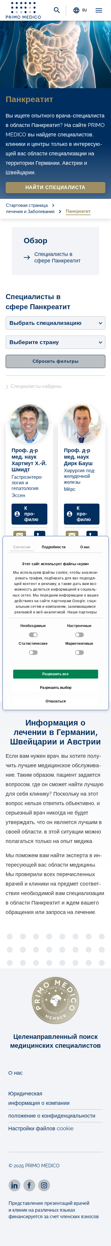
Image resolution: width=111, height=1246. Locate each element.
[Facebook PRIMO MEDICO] (29, 1185)
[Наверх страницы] (98, 1236)
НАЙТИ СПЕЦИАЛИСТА (55, 187)
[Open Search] (57, 11)
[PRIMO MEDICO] (23, 10)
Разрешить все (55, 674)
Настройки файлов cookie (41, 1128)
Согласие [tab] (21, 547)
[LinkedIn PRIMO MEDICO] (14, 1185)
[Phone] (39, 535)
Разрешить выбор (55, 688)
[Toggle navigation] (99, 10)
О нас (15, 1073)
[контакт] (19, 535)
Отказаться (56, 701)
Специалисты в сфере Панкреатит (57, 257)
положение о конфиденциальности (51, 1116)
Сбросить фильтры (56, 361)
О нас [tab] (85, 547)
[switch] (80, 634)
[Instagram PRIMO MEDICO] (44, 1185)
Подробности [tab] (53, 547)
